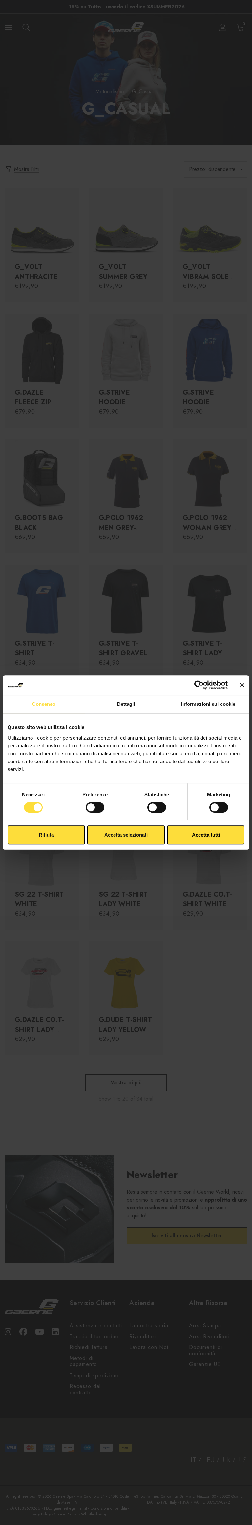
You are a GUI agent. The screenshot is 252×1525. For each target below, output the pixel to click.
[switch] (95, 807)
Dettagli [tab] (126, 704)
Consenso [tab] (43, 704)
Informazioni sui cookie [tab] (208, 704)
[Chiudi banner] (242, 685)
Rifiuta (46, 835)
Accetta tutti (206, 835)
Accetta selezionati (126, 835)
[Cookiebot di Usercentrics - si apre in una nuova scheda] (199, 685)
